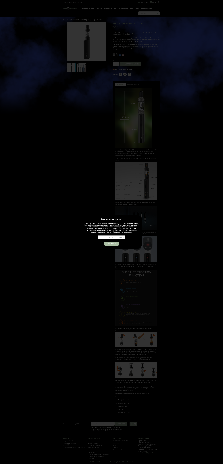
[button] (102, 237)
